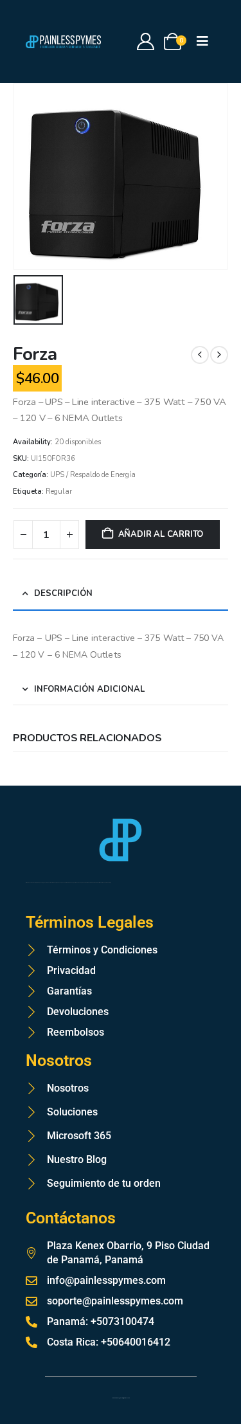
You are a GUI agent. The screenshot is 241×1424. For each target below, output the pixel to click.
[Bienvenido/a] (146, 41)
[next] (219, 355)
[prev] (200, 355)
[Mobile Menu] (207, 41)
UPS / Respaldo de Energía (93, 475)
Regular (59, 491)
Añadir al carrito (161, 534)
